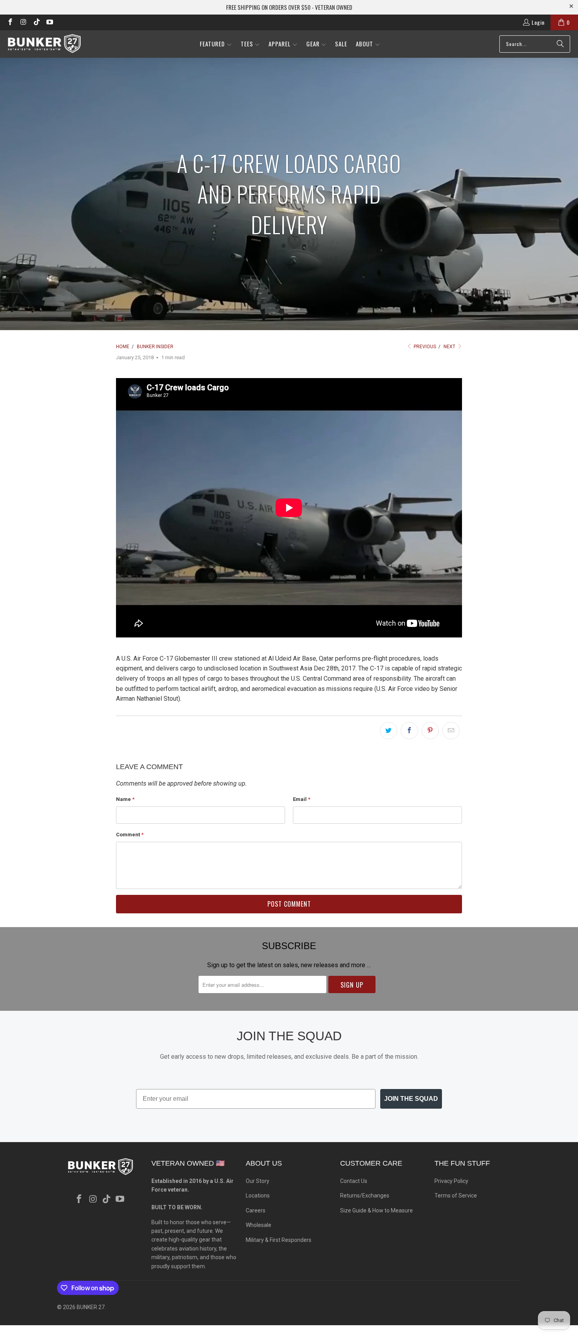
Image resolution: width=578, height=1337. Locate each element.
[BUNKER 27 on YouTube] (49, 22)
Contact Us (353, 1181)
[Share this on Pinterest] (430, 730)
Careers (255, 1210)
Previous (424, 346)
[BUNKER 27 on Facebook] (10, 22)
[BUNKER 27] (44, 43)
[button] (216, 44)
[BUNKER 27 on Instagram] (23, 22)
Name (125, 799)
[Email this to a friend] (451, 730)
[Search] (560, 44)
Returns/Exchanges (364, 1195)
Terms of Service (455, 1195)
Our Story (257, 1181)
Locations (258, 1195)
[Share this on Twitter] (388, 730)
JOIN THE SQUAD (411, 1098)
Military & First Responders (278, 1240)
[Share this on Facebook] (409, 730)
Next (450, 346)
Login (538, 22)
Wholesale (258, 1225)
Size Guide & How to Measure (376, 1210)
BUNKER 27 (91, 1307)
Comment (130, 834)
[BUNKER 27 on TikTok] (36, 22)
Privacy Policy (451, 1181)
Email (301, 799)
